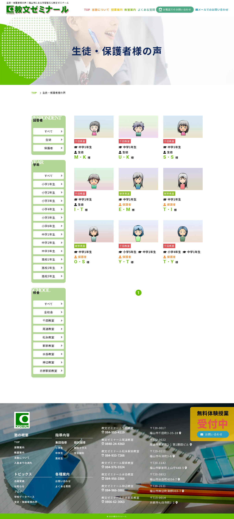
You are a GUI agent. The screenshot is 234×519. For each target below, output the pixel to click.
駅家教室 (48, 346)
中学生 (59, 453)
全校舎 (48, 312)
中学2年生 (48, 242)
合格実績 (19, 481)
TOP (87, 10)
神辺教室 (48, 362)
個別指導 (80, 442)
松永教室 (48, 337)
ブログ (18, 491)
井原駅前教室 (48, 371)
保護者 (48, 148)
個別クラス (80, 448)
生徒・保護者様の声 (25, 502)
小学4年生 (48, 209)
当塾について (100, 10)
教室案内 (130, 10)
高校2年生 (48, 268)
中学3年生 (48, 251)
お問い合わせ (63, 481)
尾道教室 (48, 329)
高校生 (59, 458)
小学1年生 (48, 184)
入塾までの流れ (23, 462)
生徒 (48, 140)
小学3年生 (48, 201)
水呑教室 (48, 354)
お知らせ (19, 486)
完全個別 (79, 453)
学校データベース (24, 496)
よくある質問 (146, 10)
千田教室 (48, 320)
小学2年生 (48, 192)
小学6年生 (48, 226)
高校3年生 (48, 276)
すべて (48, 131)
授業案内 (117, 10)
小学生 (59, 448)
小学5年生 (48, 217)
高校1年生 (48, 259)
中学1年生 (48, 234)
